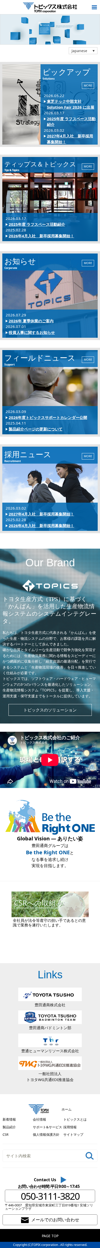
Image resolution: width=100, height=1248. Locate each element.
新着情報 (9, 1119)
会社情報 (39, 1119)
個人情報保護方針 (46, 1134)
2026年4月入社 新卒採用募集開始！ (41, 235)
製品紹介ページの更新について (36, 428)
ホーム (67, 1109)
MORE (88, 85)
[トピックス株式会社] (50, 7)
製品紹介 (9, 1127)
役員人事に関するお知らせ (32, 332)
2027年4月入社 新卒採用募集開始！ (41, 514)
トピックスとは (75, 1119)
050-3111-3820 (50, 1196)
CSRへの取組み (39, 904)
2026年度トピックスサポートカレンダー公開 (48, 417)
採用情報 (70, 1127)
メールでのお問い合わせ (55, 1219)
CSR (5, 1134)
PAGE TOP (50, 1235)
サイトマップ (73, 1134)
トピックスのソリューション (50, 710)
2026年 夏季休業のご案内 (31, 320)
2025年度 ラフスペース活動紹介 (37, 224)
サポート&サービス (47, 1127)
